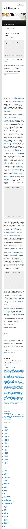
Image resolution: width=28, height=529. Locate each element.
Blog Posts (6, 473)
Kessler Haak (13, 383)
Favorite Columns (7, 489)
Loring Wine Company (11, 387)
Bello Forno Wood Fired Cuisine (12, 110)
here (7, 330)
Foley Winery (6, 299)
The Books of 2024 (7, 417)
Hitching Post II (12, 228)
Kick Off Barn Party (20, 383)
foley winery (17, 378)
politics (5, 515)
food (8, 369)
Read (8, 21)
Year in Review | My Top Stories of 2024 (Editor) (14, 414)
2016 (6, 442)
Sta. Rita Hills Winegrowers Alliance (13, 399)
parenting (6, 513)
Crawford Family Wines (17, 123)
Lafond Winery (16, 385)
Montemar (6, 165)
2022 (6, 433)
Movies (5, 507)
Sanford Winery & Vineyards (13, 170)
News (5, 510)
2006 (6, 456)
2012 (6, 448)
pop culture (6, 516)
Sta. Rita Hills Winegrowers (13, 67)
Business (5, 476)
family (5, 486)
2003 (6, 461)
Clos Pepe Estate (17, 294)
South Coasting (7, 525)
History (5, 497)
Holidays (5, 499)
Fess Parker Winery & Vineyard (13, 377)
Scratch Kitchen (7, 264)
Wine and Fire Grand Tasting (11, 252)
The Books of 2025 (7, 413)
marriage (5, 506)
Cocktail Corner (14, 367)
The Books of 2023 (7, 419)
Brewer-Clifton (6, 121)
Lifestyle (5, 505)
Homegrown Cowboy (8, 382)
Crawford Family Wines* (17, 375)
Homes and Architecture (9, 502)
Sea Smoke (21, 312)
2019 (6, 437)
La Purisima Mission (9, 385)
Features (5, 490)
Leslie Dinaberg (15, 386)
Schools (5, 523)
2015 (6, 443)
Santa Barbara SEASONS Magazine (13, 393)
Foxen (21, 378)
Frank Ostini (16, 380)
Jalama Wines (6, 146)
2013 (6, 446)
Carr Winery (11, 294)
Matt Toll (20, 387)
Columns (5, 369)
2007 (6, 455)
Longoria (22, 308)
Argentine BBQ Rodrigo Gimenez (14, 235)
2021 (6, 435)
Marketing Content (19, 21)
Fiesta (5, 491)
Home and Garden (7, 500)
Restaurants (6, 522)
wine (10, 369)
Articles (8, 367)
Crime (5, 481)
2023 (6, 432)
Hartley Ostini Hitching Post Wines (10, 143)
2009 (6, 452)
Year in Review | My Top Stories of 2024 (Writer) (14, 416)
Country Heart (18, 267)
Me (4, 21)
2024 (6, 430)
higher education (7, 496)
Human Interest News (8, 503)
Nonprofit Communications (9, 24)
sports (5, 526)
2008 (6, 453)
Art (4, 468)
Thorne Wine (6, 179)
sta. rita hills (6, 398)
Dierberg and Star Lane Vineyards (10, 376)
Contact (12, 21)
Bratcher (12, 118)
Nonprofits (6, 512)
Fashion (5, 487)
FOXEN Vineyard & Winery (9, 380)
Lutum (14, 310)
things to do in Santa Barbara (9, 401)
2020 (6, 436)
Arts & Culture (7, 471)
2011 (6, 449)
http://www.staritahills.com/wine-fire (10, 323)
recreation (6, 519)
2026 (6, 427)
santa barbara (14, 391)
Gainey (5, 140)
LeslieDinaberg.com (11, 8)
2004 (6, 459)
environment (6, 484)
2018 (6, 439)
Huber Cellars (20, 301)
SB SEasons (17, 393)
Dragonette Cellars (11, 297)
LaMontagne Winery (7, 157)
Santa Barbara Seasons (16, 392)
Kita (6, 304)
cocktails (19, 367)
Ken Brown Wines (11, 147)
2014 (6, 445)
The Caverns (7, 111)
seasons (15, 396)
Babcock (5, 118)
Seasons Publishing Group (13, 397)
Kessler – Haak (19, 150)
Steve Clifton (16, 241)
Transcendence (20, 180)
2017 (6, 440)
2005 (6, 458)
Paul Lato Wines (8, 311)
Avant (17, 258)
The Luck (21, 399)
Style (5, 528)
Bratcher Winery (14, 371)
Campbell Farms (7, 372)
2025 (6, 429)
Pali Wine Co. (10, 388)
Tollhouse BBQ (9, 232)
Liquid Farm (20, 386)
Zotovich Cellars (7, 315)
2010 (6, 450)
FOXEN (11, 139)
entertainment (6, 483)
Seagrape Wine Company (17, 173)
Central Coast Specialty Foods (17, 259)
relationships (6, 520)
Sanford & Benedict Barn (19, 98)
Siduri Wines (8, 176)
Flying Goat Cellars (10, 133)
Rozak (12, 169)
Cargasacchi (12, 121)
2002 (6, 462)
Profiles (5, 517)
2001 (6, 463)
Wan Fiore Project (19, 314)
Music (5, 509)
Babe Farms (21, 258)
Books (5, 474)
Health (5, 494)
